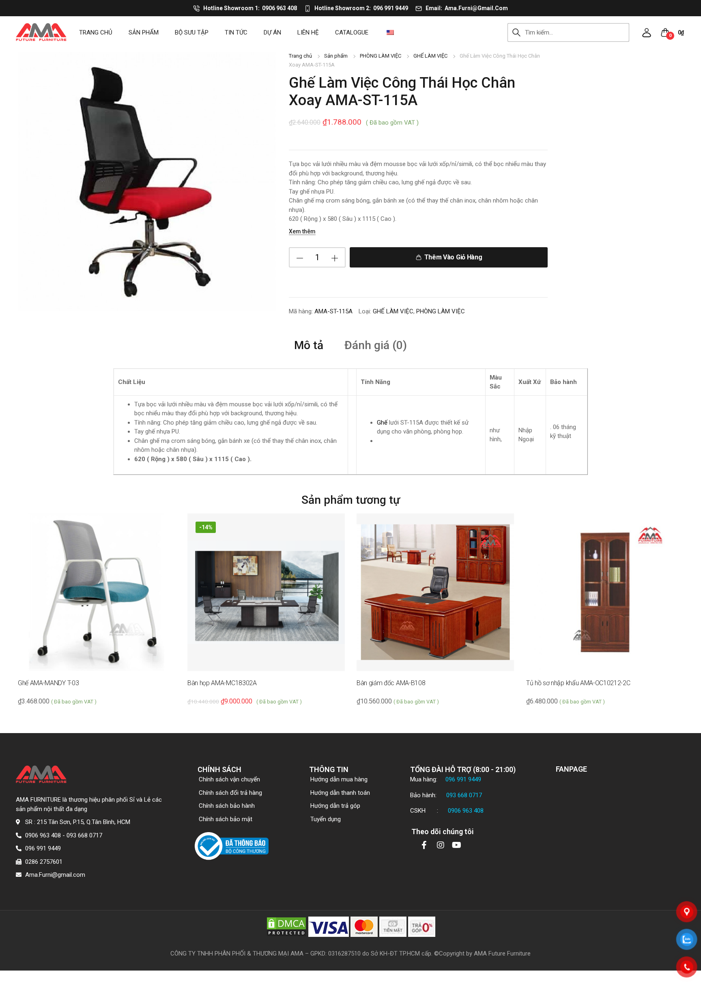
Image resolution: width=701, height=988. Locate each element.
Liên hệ (308, 32)
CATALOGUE (351, 32)
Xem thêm (302, 231)
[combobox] (577, 32)
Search (516, 32)
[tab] (308, 345)
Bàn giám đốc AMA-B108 (391, 683)
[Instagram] (441, 845)
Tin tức (236, 32)
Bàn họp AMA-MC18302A (222, 683)
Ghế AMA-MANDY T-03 (48, 683)
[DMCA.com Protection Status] (286, 926)
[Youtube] (457, 845)
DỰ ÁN (272, 32)
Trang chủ (95, 32)
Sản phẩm (144, 32)
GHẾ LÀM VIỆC (430, 56)
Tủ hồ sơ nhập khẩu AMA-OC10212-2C (578, 683)
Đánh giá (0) (375, 345)
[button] (646, 32)
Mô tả (308, 345)
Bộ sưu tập (192, 32)
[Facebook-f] (424, 845)
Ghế (382, 422)
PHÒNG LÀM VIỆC (380, 56)
